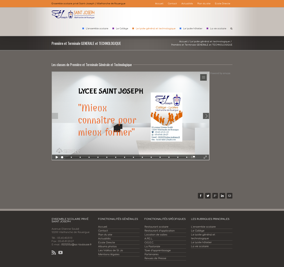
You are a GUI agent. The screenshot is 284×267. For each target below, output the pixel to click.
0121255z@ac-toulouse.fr (76, 244)
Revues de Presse (155, 258)
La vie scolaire (200, 246)
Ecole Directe (106, 242)
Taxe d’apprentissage (157, 250)
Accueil (102, 226)
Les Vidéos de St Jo (110, 250)
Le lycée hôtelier (201, 242)
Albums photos (107, 246)
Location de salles (155, 234)
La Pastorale (152, 246)
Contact (103, 230)
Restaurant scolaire (156, 226)
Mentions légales (108, 254)
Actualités (104, 238)
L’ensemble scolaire (203, 226)
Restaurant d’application (159, 230)
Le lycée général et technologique (203, 236)
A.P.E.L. (148, 238)
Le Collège (197, 230)
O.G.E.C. (149, 242)
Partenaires (151, 254)
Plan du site (105, 234)
